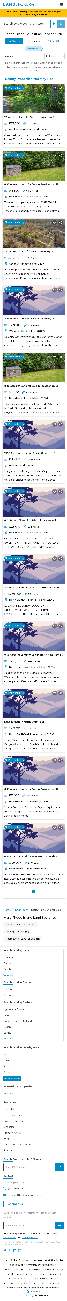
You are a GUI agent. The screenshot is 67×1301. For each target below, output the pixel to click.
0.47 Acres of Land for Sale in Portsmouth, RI (31, 856)
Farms (7, 963)
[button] (29, 891)
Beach (7, 1027)
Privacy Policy (30, 1237)
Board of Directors (13, 1121)
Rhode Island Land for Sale (21, 924)
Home (7, 909)
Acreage (8, 957)
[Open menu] (61, 4)
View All (8, 975)
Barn (6, 1015)
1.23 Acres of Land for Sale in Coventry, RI (29, 251)
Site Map (8, 1150)
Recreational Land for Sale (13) (23, 938)
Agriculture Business (15, 1009)
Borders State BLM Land (17, 1021)
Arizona (7, 1066)
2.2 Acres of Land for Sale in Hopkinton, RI (29, 117)
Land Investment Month (17, 1144)
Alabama (8, 1054)
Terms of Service (14, 1244)
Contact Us (15, 1204)
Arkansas (8, 1072)
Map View (35, 1291)
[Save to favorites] (54, 88)
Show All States (12, 1078)
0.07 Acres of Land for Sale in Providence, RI (31, 789)
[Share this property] (60, 88)
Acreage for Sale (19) (17, 931)
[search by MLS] (59, 1167)
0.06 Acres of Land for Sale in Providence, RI (31, 184)
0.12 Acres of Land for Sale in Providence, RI (30, 520)
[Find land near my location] (53, 24)
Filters (53, 41)
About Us (8, 1109)
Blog (6, 1138)
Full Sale (8, 989)
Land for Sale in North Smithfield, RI (25, 721)
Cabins (7, 1032)
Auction (7, 995)
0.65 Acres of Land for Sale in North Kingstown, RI (32, 655)
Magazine (9, 1127)
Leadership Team (13, 1115)
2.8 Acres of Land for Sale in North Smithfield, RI (33, 587)
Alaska (7, 1060)
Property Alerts (12, 1132)
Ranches (8, 969)
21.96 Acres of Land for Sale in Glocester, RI (30, 453)
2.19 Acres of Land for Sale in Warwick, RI (29, 318)
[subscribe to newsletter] (59, 1225)
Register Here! (39, 14)
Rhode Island (20, 909)
